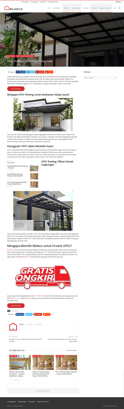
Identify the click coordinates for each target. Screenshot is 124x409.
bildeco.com (16, 298)
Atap (17, 56)
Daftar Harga (86, 8)
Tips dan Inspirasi (76, 8)
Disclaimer (43, 2)
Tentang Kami (25, 2)
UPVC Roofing (15, 311)
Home (48, 8)
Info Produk (94, 8)
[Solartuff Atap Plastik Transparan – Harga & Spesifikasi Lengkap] (34, 168)
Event (115, 8)
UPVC (46, 252)
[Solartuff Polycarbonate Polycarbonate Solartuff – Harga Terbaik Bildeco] (34, 176)
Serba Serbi (66, 8)
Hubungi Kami (34, 2)
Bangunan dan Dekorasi (105, 8)
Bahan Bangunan (57, 8)
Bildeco (11, 250)
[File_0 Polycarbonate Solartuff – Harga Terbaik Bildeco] (34, 184)
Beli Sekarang (15, 89)
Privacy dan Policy (53, 2)
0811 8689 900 (39, 296)
